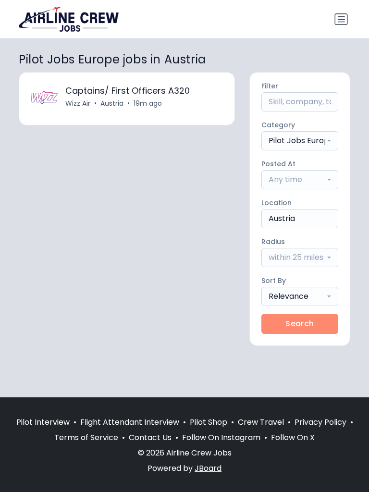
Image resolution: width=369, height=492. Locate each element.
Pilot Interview (43, 422)
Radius (273, 241)
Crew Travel (261, 422)
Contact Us (150, 437)
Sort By (273, 280)
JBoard (208, 468)
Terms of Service (86, 437)
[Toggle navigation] (341, 19)
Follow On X (293, 437)
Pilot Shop (208, 422)
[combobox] (299, 140)
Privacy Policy (320, 422)
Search (299, 323)
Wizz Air (77, 103)
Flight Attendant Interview (129, 422)
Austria (111, 103)
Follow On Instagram (221, 437)
